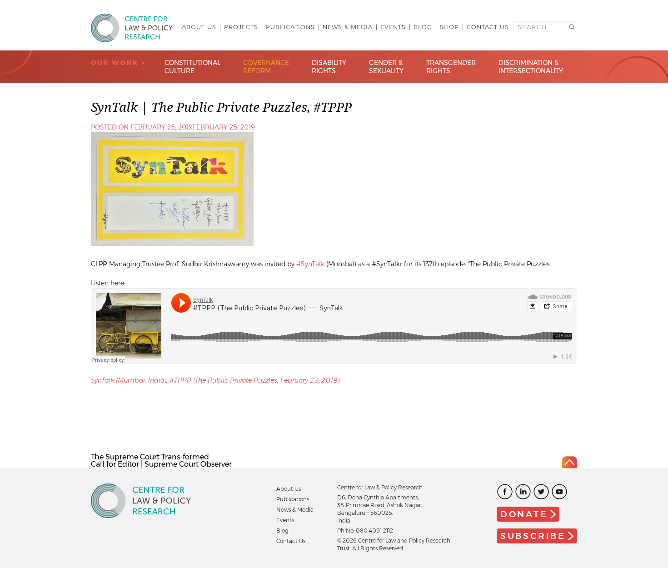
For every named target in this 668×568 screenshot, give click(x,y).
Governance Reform (266, 67)
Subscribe (533, 536)
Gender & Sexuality (386, 67)
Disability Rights (329, 67)
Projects (241, 26)
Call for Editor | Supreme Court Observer (161, 464)
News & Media (348, 26)
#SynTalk (310, 264)
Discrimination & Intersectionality (531, 67)
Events (393, 26)
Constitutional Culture (192, 67)
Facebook (505, 491)
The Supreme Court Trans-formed (150, 457)
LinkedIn (523, 491)
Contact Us (488, 26)
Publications (290, 26)
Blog (423, 26)
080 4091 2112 (374, 530)
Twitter (541, 491)
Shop (449, 26)
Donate (524, 514)
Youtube (559, 491)
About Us (199, 26)
